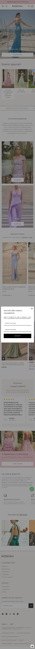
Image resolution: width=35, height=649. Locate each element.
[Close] (32, 309)
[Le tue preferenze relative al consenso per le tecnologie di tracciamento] (32, 646)
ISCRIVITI (17, 336)
